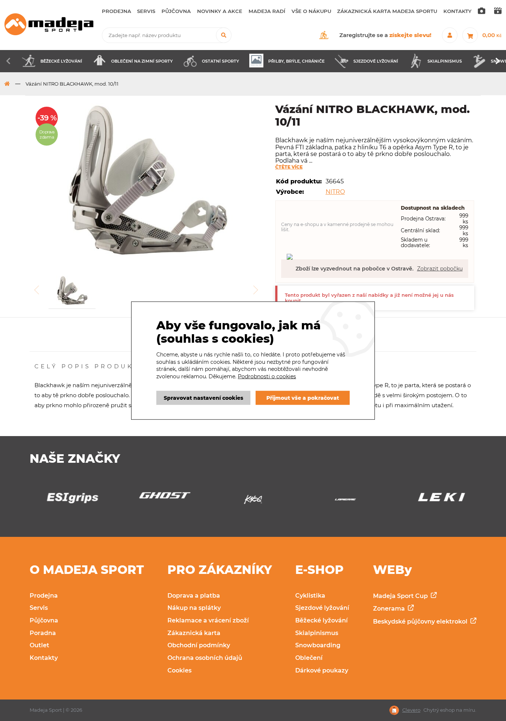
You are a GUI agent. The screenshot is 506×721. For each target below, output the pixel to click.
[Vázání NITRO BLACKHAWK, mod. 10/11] (148, 181)
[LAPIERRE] (345, 501)
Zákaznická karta (193, 633)
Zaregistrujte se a (385, 35)
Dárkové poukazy (321, 670)
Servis (39, 607)
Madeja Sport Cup (401, 595)
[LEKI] (437, 499)
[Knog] (252, 501)
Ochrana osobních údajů (204, 657)
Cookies (179, 670)
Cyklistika (310, 595)
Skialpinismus (316, 633)
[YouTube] (498, 11)
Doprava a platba (193, 595)
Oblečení (309, 657)
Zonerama (389, 608)
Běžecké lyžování (321, 620)
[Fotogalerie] (481, 11)
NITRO (335, 191)
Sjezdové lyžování (322, 607)
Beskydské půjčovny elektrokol (421, 621)
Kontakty (44, 657)
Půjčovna (44, 620)
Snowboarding (317, 645)
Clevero (411, 710)
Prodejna (44, 595)
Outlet (39, 645)
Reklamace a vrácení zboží (208, 620)
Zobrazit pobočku (440, 269)
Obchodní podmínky (198, 645)
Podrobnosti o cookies (267, 376)
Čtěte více (289, 167)
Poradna (43, 633)
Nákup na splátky (194, 607)
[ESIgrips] (68, 500)
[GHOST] (160, 497)
